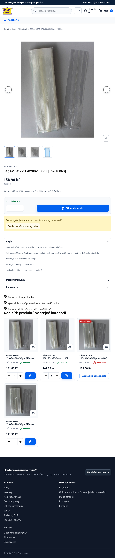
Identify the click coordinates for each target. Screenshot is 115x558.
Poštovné (64, 487)
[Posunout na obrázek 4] (47, 152)
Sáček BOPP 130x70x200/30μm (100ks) (20, 423)
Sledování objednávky (15, 532)
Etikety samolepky (13, 506)
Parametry (12, 287)
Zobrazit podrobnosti (94, 375)
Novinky (8, 492)
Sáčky (7, 510)
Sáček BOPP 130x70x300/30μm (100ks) (20, 357)
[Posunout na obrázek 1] (9, 152)
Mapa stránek (66, 496)
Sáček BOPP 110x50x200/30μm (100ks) (93, 357)
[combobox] (51, 10)
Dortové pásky (11, 501)
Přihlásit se (9, 537)
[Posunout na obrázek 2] (22, 152)
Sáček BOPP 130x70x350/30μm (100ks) (56, 357)
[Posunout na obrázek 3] (34, 152)
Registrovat (10, 542)
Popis (9, 241)
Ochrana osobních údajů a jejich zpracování (82, 492)
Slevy (6, 487)
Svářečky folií (11, 515)
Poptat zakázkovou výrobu (23, 226)
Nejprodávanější (12, 496)
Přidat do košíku (72, 208)
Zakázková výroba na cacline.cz (97, 2)
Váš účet (8, 527)
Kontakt (63, 506)
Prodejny (64, 501)
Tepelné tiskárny (12, 519)
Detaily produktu (15, 279)
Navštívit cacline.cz (98, 472)
